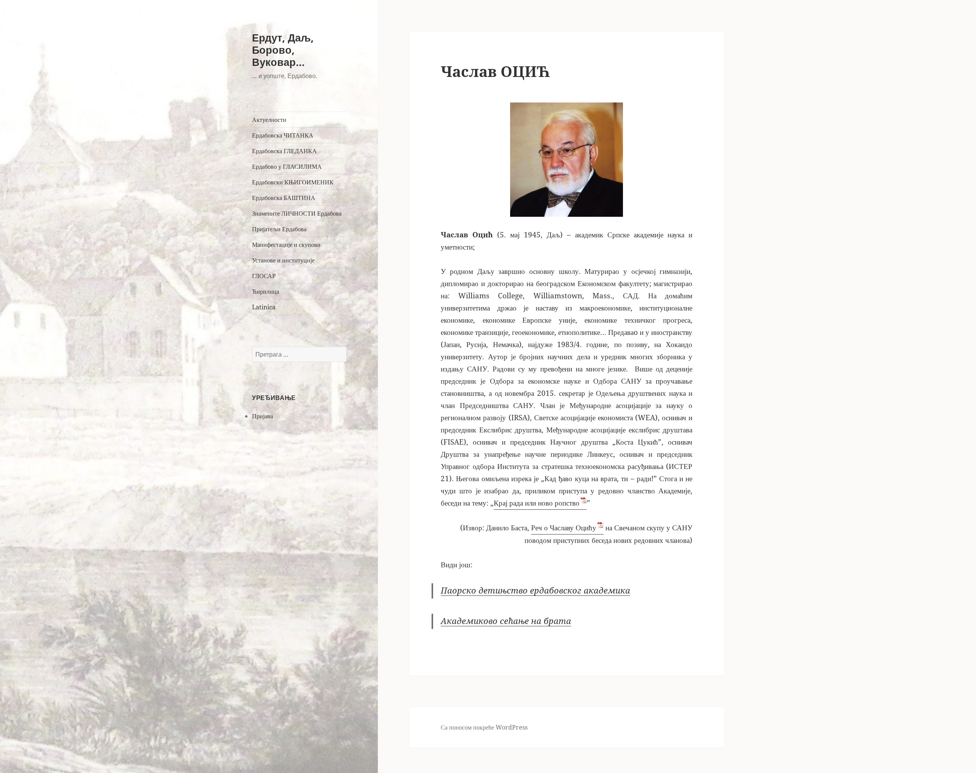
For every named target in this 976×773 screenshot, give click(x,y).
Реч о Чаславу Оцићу (563, 528)
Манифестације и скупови (286, 244)
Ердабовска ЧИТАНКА (282, 135)
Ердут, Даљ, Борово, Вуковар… (283, 49)
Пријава (262, 416)
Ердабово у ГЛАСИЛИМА (287, 166)
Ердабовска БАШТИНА (283, 198)
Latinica (264, 307)
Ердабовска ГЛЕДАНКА (284, 151)
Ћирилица (265, 291)
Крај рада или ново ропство (537, 503)
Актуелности (269, 119)
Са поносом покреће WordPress (484, 727)
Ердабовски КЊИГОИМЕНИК (293, 182)
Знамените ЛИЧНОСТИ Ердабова (297, 213)
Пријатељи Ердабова (279, 229)
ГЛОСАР (264, 276)
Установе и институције (283, 260)
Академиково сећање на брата (506, 621)
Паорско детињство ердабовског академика (535, 590)
